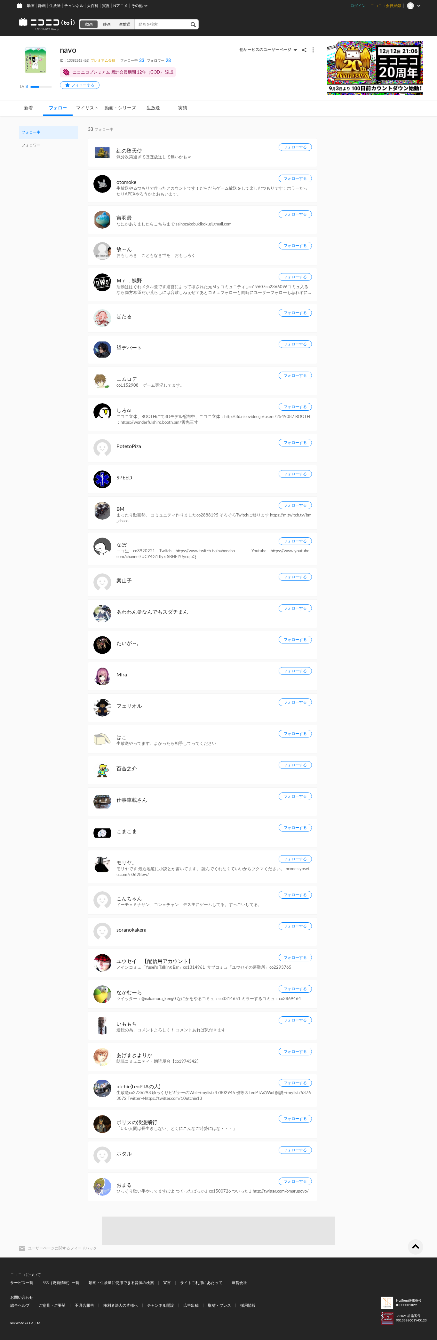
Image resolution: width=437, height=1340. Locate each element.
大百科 (93, 6)
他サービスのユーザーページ (266, 49)
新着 (28, 108)
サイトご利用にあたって (201, 1283)
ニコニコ (47, 24)
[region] (48, 139)
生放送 (55, 6)
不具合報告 (84, 1305)
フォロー (58, 108)
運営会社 (239, 1283)
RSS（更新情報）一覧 (61, 1283)
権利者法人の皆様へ (120, 1305)
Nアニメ (120, 6)
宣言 (167, 1283)
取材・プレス (219, 1305)
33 (132, 61)
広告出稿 (191, 1305)
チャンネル (73, 6)
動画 (31, 6)
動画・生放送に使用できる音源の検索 (121, 1283)
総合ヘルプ (19, 1305)
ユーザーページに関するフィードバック (62, 1248)
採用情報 (248, 1305)
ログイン (358, 6)
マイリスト (87, 108)
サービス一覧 (21, 1283)
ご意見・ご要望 (52, 1305)
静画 (42, 6)
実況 (106, 6)
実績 (182, 108)
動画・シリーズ (120, 108)
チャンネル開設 (160, 1305)
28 (159, 61)
